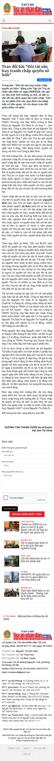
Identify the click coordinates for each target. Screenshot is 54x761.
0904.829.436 (32, 683)
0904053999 (12, 711)
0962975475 (42, 668)
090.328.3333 (33, 690)
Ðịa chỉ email (7, 461)
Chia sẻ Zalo (44, 80)
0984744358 (16, 668)
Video (27, 748)
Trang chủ (14, 748)
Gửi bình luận (10, 508)
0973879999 (29, 668)
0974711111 (34, 720)
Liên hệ (27, 754)
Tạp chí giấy (40, 748)
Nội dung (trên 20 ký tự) (12, 471)
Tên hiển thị (7, 451)
